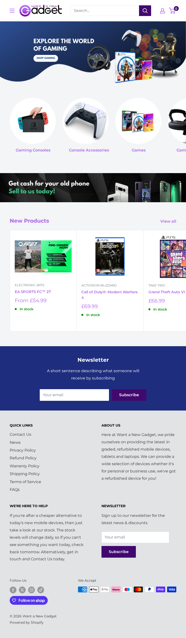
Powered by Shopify (27, 622)
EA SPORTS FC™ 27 (33, 291)
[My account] (162, 10)
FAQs (15, 489)
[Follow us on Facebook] (13, 590)
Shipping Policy (25, 473)
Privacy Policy (23, 450)
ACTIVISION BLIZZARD (99, 285)
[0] (172, 11)
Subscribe (129, 395)
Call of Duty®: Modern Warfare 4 (109, 295)
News (15, 442)
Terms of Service (25, 481)
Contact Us (20, 434)
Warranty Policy (24, 466)
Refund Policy (23, 458)
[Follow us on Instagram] (31, 590)
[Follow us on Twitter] (22, 590)
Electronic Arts (29, 285)
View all (168, 221)
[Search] (145, 10)
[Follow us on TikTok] (40, 590)
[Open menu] (12, 11)
